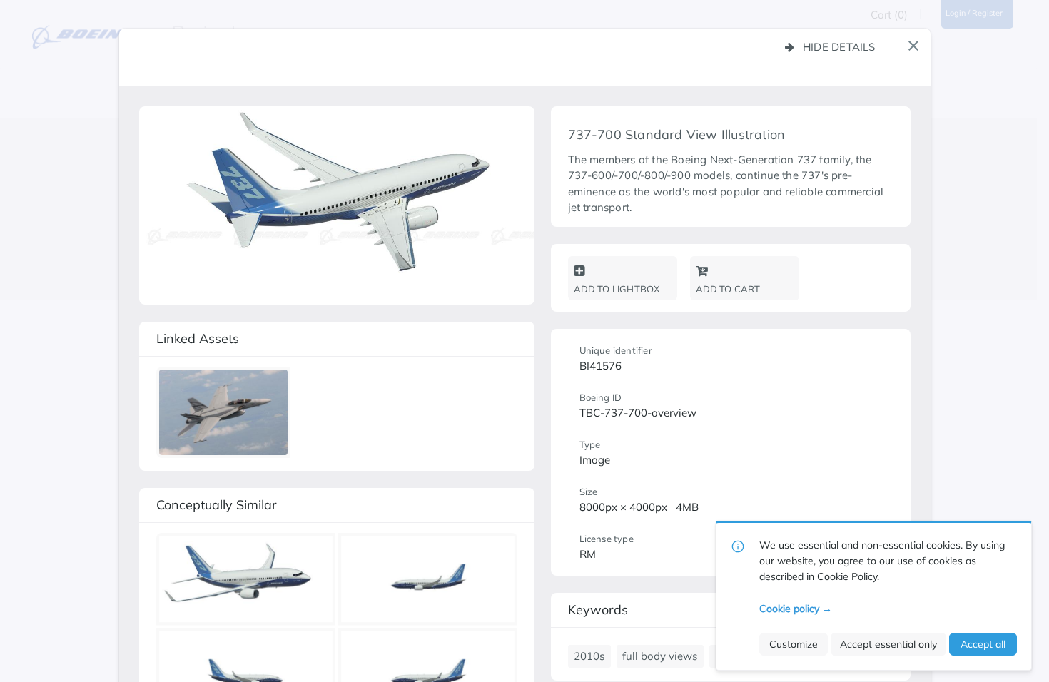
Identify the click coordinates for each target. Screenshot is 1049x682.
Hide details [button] (839, 47)
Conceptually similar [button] (216, 505)
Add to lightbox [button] (617, 289)
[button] (913, 45)
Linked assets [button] (197, 338)
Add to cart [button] (728, 289)
